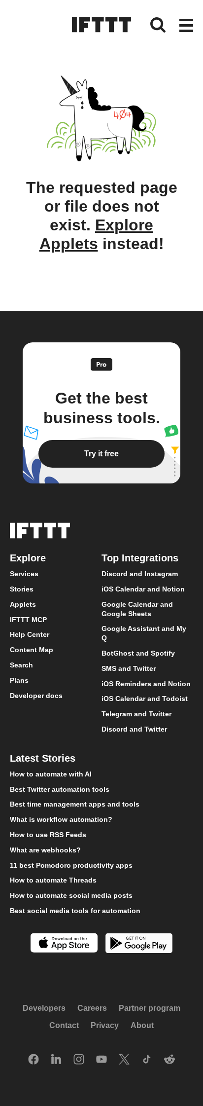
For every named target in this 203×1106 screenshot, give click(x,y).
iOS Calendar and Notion (143, 589)
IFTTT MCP (28, 620)
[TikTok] (146, 1060)
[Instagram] (78, 1060)
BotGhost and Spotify (138, 653)
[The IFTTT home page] (101, 24)
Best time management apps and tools (74, 804)
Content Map (31, 650)
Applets (23, 604)
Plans (19, 680)
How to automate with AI (51, 774)
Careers (92, 1007)
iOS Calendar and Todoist (145, 698)
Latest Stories (42, 758)
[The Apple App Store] (64, 944)
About (142, 1025)
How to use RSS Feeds (48, 835)
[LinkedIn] (56, 1060)
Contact (64, 1025)
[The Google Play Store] (138, 944)
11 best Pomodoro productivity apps (71, 865)
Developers (44, 1007)
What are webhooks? (45, 850)
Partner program (149, 1007)
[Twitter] (124, 1060)
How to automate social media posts (71, 895)
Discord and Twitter (134, 729)
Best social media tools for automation (75, 911)
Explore (28, 558)
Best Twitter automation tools (59, 789)
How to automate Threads (53, 880)
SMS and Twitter (129, 668)
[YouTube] (101, 1060)
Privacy (105, 1025)
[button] (186, 26)
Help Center (29, 634)
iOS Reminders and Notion (146, 683)
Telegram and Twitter (136, 714)
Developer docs (36, 695)
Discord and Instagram (140, 574)
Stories (22, 589)
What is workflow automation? (61, 819)
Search (21, 665)
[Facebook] (33, 1060)
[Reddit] (169, 1060)
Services (24, 574)
